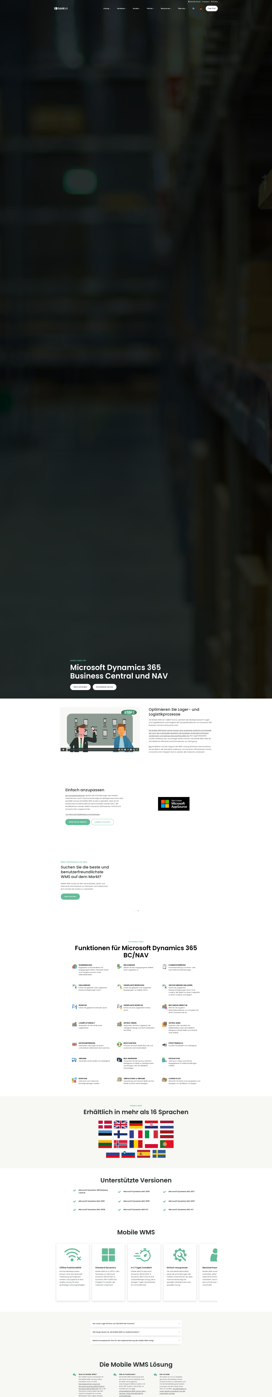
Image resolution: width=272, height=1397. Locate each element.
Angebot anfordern (102, 822)
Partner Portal (195, 2)
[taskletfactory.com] (61, 8)
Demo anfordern (80, 687)
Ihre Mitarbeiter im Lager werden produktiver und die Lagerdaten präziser (173, 1391)
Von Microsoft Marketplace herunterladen (82, 814)
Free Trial (211, 8)
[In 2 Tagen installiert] (144, 1272)
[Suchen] (193, 8)
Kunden (136, 8)
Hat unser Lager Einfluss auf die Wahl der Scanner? (114, 1323)
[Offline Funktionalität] (72, 1272)
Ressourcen (165, 8)
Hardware (121, 8)
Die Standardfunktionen (75, 795)
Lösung (106, 8)
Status (215, 2)
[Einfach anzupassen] (180, 1272)
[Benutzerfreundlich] (215, 1272)
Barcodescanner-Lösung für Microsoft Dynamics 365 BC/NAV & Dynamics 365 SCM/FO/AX (91, 1386)
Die (150, 746)
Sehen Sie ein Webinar (78, 822)
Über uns (181, 8)
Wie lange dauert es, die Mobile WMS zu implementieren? (116, 1332)
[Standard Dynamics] (108, 1272)
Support (206, 2)
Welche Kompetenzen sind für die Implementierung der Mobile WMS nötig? (123, 1340)
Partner (150, 8)
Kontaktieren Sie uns (104, 687)
